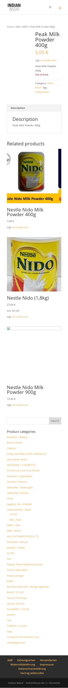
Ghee (10, 498)
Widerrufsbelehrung (22, 664)
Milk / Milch (22, 26)
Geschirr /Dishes (17, 481)
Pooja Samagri (15, 575)
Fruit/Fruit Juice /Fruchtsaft (23, 470)
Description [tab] (18, 108)
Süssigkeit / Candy (18, 609)
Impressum (47, 664)
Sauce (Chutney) (16, 598)
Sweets (11, 614)
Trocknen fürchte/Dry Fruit (23, 637)
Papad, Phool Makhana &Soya (25, 564)
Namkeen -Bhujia (17, 542)
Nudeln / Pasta (16, 547)
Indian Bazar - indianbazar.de (26, 683)
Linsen (14, 514)
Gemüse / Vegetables (19, 476)
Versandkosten (48, 60)
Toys (9, 631)
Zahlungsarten (26, 660)
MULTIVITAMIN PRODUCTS (23, 536)
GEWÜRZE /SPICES (18, 493)
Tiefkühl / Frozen (17, 626)
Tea (9, 620)
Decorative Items (17, 459)
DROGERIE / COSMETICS (21, 465)
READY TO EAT (15, 592)
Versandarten (48, 660)
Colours (11, 448)
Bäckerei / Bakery (17, 437)
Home (10, 26)
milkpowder (42, 92)
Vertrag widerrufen (32, 673)
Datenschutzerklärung (32, 668)
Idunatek (54, 683)
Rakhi (10, 581)
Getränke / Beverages (20, 487)
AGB (10, 660)
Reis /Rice (15, 519)
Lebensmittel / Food (19, 509)
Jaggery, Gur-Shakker (19, 504)
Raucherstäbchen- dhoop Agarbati (28, 586)
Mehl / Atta (13, 525)
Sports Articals (15, 603)
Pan (9, 558)
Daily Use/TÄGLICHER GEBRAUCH (26, 454)
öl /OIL (11, 553)
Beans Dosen (15, 442)
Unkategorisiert (16, 642)
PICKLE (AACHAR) (17, 570)
